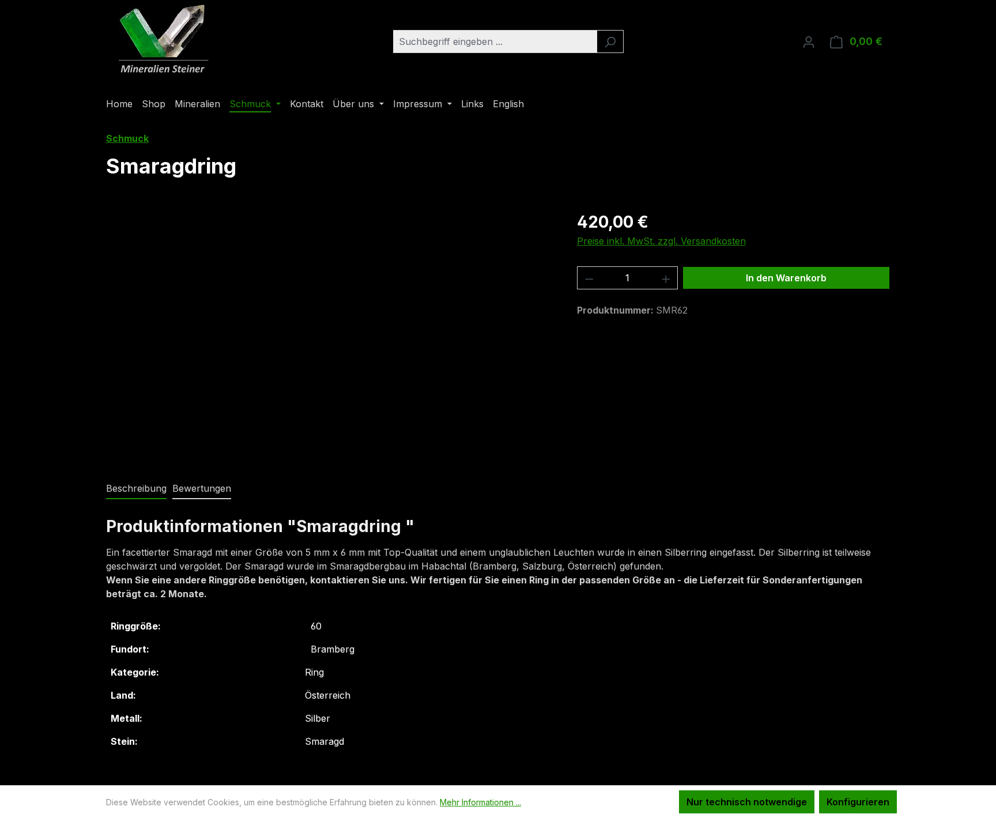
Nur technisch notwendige (746, 802)
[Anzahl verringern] (589, 277)
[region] (330, 334)
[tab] (136, 488)
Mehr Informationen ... (480, 802)
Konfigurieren (858, 802)
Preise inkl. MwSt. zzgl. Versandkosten (661, 241)
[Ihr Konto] (809, 41)
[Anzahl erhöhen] (666, 277)
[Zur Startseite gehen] (163, 39)
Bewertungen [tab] (201, 488)
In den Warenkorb (786, 278)
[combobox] (495, 41)
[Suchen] (610, 41)
